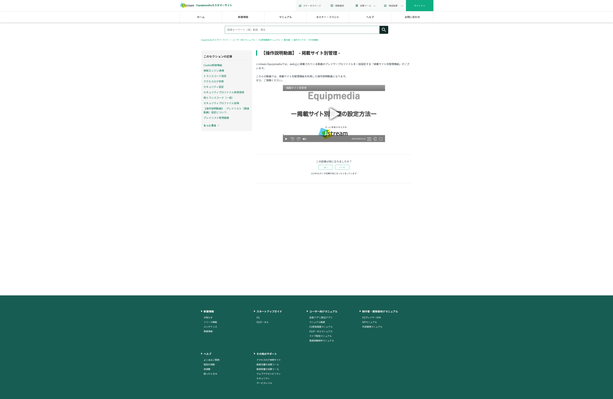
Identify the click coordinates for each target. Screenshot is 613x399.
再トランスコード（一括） (219, 97)
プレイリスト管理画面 (216, 118)
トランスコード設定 (215, 76)
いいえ (342, 167)
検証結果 (393, 5)
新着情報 (243, 17)
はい (326, 167)
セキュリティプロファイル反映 (221, 103)
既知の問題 (209, 364)
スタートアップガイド (269, 311)
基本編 (287, 39)
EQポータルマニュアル (321, 331)
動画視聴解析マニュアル (321, 340)
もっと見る (210, 125)
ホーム (201, 17)
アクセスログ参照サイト (269, 359)
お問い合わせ (412, 17)
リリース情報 (210, 322)
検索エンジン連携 (214, 70)
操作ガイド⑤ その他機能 (305, 39)
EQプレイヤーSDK (371, 317)
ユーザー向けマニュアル (243, 39)
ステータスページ (312, 5)
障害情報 (208, 331)
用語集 (207, 369)
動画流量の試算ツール (268, 364)
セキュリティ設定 (214, 87)
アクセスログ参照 (214, 81)
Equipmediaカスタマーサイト (215, 39)
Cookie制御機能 (213, 65)
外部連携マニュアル (372, 326)
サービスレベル (264, 382)
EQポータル (263, 322)
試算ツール (365, 5)
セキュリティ (263, 378)
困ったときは (210, 373)
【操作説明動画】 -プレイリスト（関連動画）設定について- (226, 110)
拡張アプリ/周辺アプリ (321, 317)
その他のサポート (267, 354)
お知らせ (208, 317)
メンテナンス (210, 326)
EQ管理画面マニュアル (269, 39)
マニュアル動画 (317, 322)
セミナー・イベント (327, 17)
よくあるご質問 (211, 359)
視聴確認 (339, 5)
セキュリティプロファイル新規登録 (224, 92)
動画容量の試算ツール (268, 369)
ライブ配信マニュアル (320, 335)
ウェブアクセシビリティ (269, 373)
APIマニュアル (369, 322)
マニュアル (285, 17)
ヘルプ (370, 17)
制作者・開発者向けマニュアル (380, 311)
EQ (258, 317)
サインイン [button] (419, 5)
